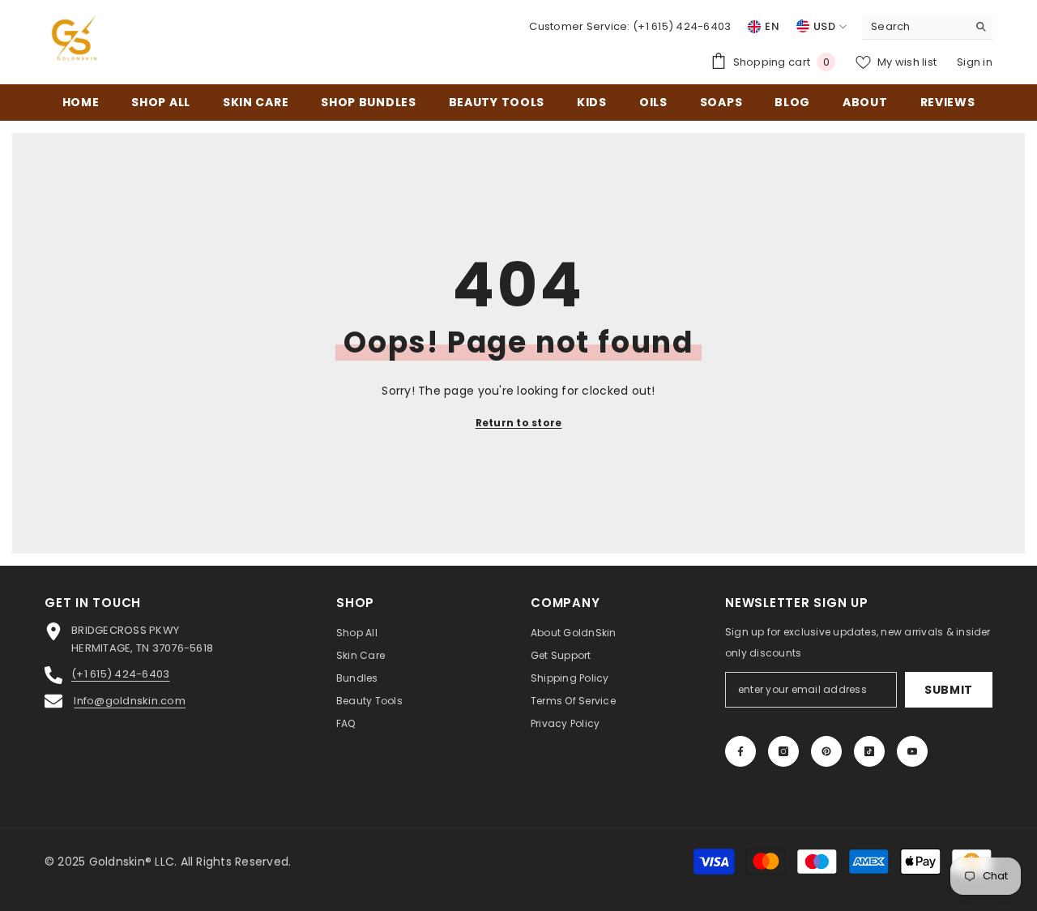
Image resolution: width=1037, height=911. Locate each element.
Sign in (974, 62)
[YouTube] (912, 751)
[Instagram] (783, 751)
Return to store (519, 423)
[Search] (927, 27)
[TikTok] (869, 751)
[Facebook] (740, 751)
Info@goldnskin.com (130, 700)
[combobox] (915, 27)
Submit (948, 690)
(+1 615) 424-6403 (682, 26)
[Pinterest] (826, 751)
